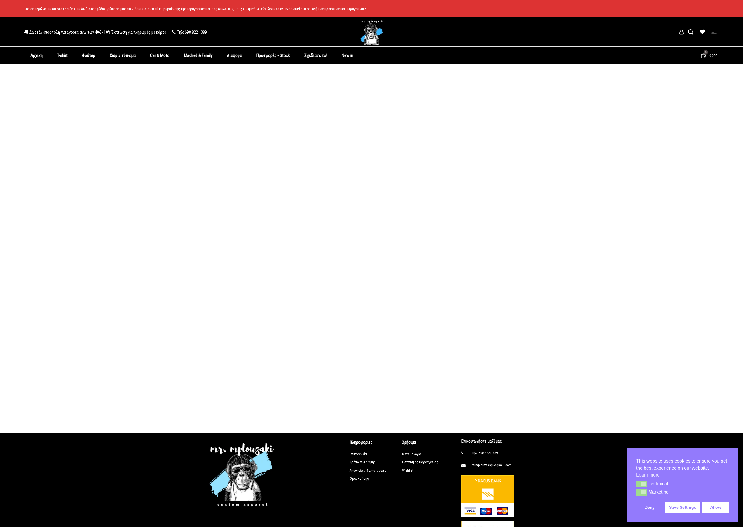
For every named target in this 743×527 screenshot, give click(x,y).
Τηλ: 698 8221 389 (485, 453)
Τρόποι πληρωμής (363, 462)
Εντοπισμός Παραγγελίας (420, 462)
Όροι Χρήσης (359, 479)
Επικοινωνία (358, 454)
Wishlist (407, 470)
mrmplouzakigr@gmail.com (491, 465)
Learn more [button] (648, 474)
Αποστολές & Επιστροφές (368, 470)
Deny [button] (650, 507)
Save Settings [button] (682, 507)
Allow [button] (715, 507)
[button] (641, 484)
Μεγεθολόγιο (411, 454)
